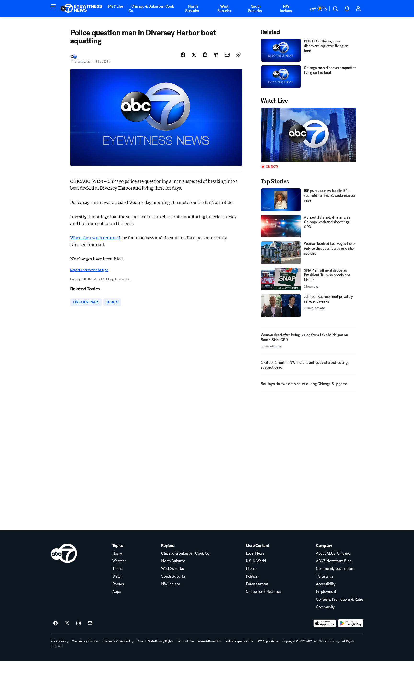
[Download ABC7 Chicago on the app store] (324, 623)
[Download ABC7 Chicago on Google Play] (350, 623)
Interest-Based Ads (209, 641)
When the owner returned (95, 237)
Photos (118, 584)
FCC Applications (268, 641)
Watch (117, 576)
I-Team (251, 569)
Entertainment (257, 584)
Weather (119, 561)
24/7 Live (115, 6)
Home (117, 553)
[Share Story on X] (194, 55)
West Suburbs (224, 8)
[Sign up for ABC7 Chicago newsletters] (90, 623)
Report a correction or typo (89, 270)
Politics (251, 576)
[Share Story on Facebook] (183, 55)
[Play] (308, 135)
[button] (53, 6)
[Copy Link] (238, 55)
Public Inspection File (239, 641)
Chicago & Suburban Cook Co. (151, 8)
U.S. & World (256, 561)
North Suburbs (192, 8)
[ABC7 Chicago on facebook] (55, 623)
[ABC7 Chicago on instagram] (78, 623)
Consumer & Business (263, 592)
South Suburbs (255, 8)
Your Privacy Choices (85, 641)
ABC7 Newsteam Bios (333, 561)
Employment (326, 592)
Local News (255, 553)
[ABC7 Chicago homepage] (81, 8)
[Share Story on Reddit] (205, 55)
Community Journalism (334, 569)
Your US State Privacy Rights (155, 641)
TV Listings (324, 576)
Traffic (117, 569)
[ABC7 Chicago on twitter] (67, 623)
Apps (116, 592)
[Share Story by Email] (227, 55)
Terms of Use (185, 641)
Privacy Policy (59, 641)
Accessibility (326, 584)
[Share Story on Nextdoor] (216, 55)
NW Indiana (286, 8)
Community (325, 607)
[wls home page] (64, 553)
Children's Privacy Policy (118, 641)
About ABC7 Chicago (333, 553)
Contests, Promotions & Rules (339, 599)
